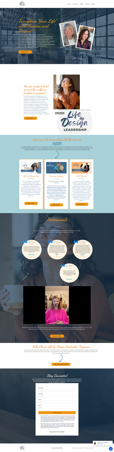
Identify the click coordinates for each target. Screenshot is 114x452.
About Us (75, 4)
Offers (81, 4)
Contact (87, 4)
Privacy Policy (53, 431)
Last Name (40, 393)
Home (69, 4)
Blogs (93, 4)
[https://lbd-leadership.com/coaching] (81, 167)
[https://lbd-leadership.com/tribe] (31, 167)
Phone (40, 399)
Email (40, 405)
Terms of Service (60, 431)
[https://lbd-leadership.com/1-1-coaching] (56, 167)
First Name (40, 388)
